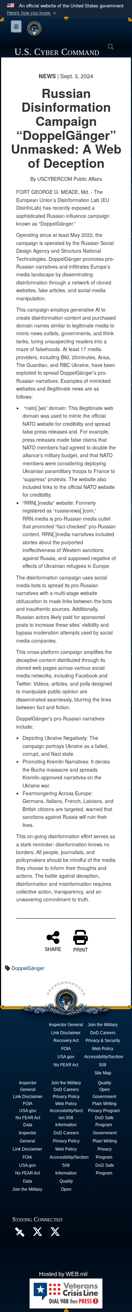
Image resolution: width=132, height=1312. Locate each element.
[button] (32, 13)
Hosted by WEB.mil (63, 1274)
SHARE (53, 948)
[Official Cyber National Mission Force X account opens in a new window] (55, 1234)
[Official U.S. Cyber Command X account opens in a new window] (37, 1234)
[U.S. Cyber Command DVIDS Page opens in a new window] (19, 1231)
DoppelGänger (28, 967)
